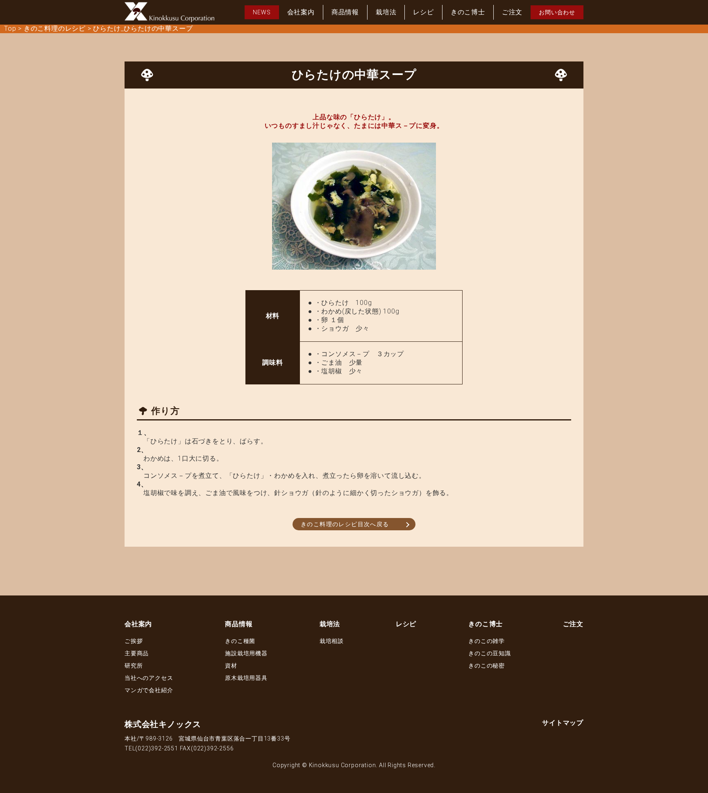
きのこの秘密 (486, 665)
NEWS (261, 12)
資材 (231, 665)
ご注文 (512, 12)
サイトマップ (562, 723)
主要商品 (137, 653)
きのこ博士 (468, 12)
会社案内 (301, 12)
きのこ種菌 (240, 641)
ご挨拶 (134, 641)
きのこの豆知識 (489, 653)
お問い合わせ (557, 12)
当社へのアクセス (149, 678)
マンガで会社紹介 (149, 690)
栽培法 (386, 12)
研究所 (134, 665)
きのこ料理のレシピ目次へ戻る (345, 524)
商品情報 (345, 12)
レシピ (423, 12)
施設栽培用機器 (246, 653)
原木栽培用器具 (246, 678)
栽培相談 (332, 641)
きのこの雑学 (486, 641)
